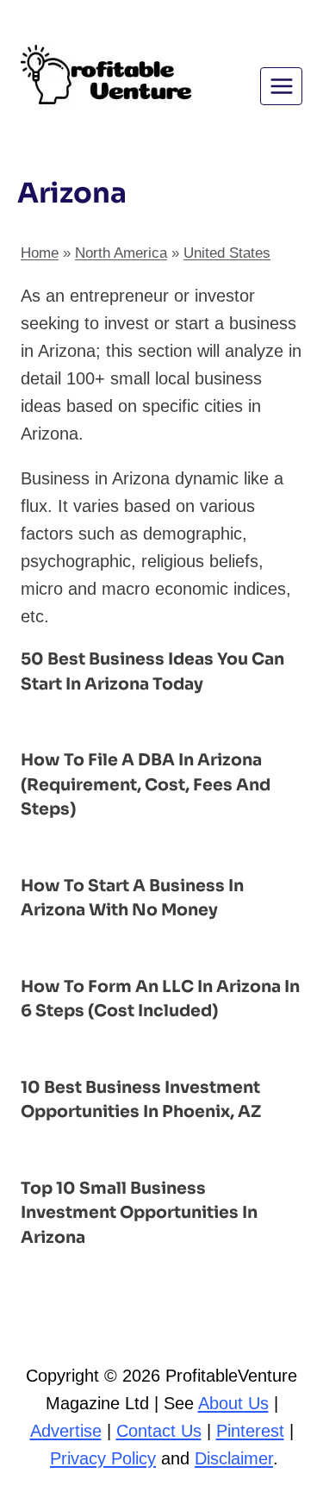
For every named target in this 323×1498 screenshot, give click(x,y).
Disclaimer (234, 1458)
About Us (233, 1403)
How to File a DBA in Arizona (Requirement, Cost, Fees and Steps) (145, 785)
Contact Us (159, 1430)
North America (121, 253)
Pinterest (250, 1430)
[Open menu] (281, 85)
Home (40, 253)
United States (226, 253)
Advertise (66, 1430)
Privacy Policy (103, 1458)
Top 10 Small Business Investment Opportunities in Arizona (139, 1213)
